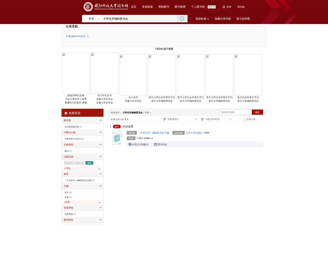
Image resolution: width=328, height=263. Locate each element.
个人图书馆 (198, 7)
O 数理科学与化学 (76, 36)
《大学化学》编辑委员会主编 (153, 132)
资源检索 (147, 7)
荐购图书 (163, 7)
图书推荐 (180, 7)
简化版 (241, 6)
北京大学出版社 (194, 132)
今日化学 (127, 126)
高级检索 (200, 18)
